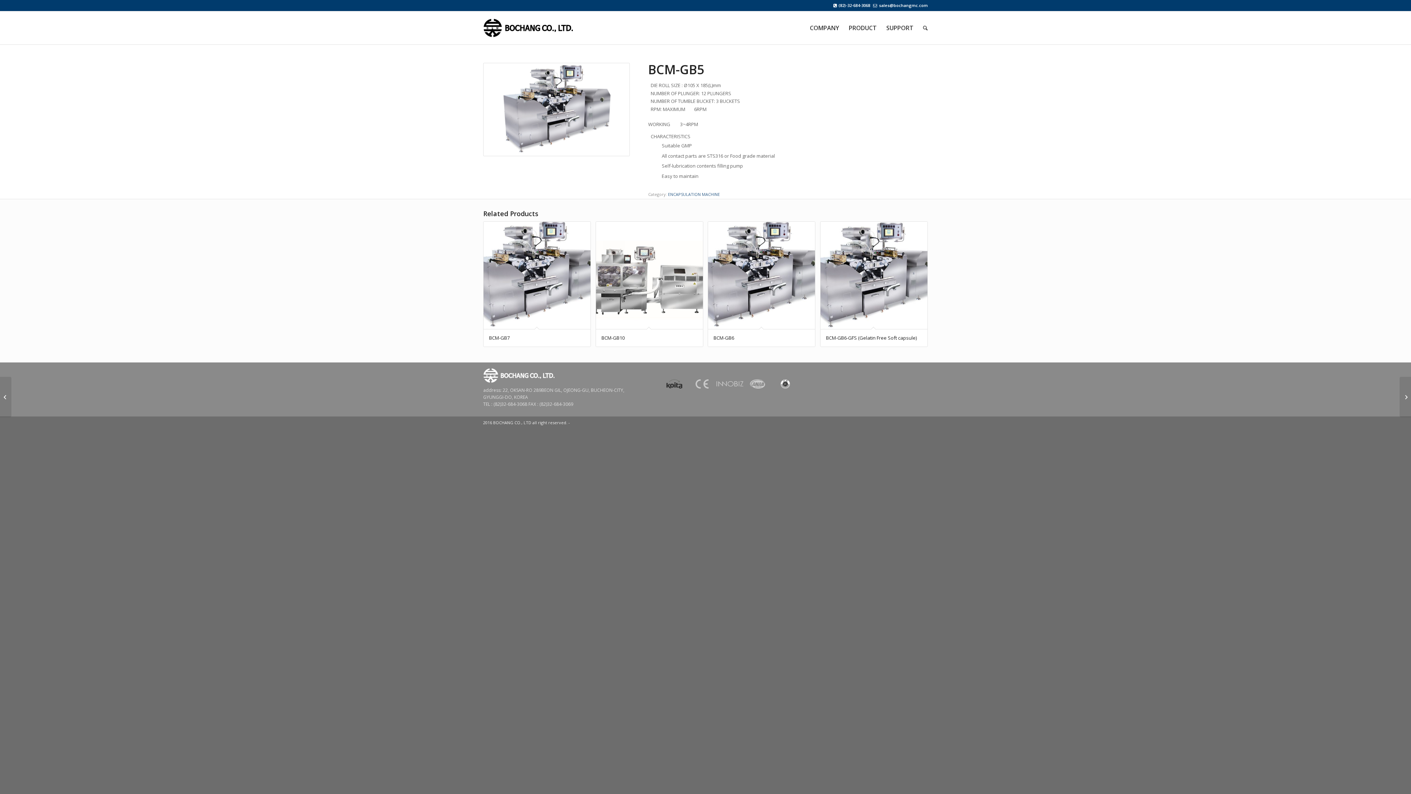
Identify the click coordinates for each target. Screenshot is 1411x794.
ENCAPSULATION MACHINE (694, 194)
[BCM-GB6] (1405, 397)
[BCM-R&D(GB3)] (5, 397)
